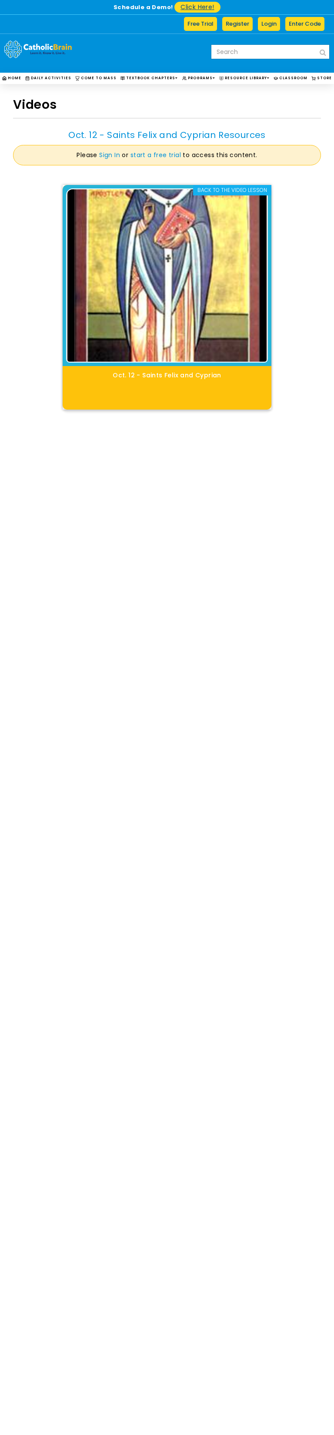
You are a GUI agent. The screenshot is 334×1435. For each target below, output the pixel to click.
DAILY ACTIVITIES (50, 78)
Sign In (109, 155)
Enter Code (305, 24)
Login (269, 24)
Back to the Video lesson (232, 190)
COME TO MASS (98, 78)
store (324, 78)
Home (14, 78)
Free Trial (200, 24)
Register (237, 24)
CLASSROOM (292, 78)
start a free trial (155, 155)
